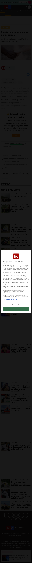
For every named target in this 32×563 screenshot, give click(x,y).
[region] (16, 281)
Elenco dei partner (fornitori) (10, 299)
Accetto (16, 309)
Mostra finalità (16, 304)
